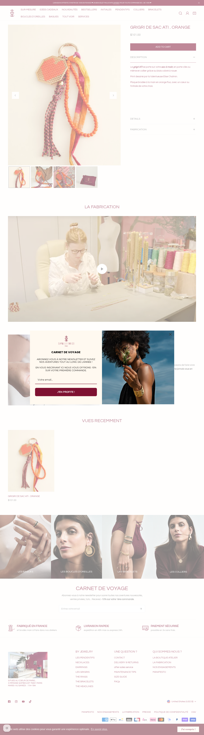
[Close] (170, 334)
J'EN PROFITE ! (66, 391)
